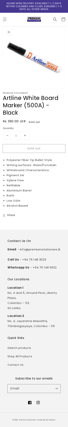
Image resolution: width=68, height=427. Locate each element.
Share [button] (11, 215)
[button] (5, 19)
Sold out (34, 148)
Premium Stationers (28, 420)
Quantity (8, 128)
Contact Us (16, 365)
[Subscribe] (56, 388)
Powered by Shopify (46, 420)
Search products (19, 348)
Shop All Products (20, 356)
